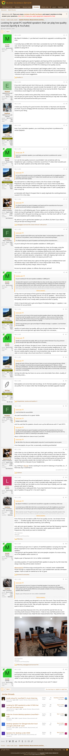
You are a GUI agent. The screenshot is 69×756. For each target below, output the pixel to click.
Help (64, 749)
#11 (66, 334)
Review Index (27, 7)
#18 (66, 543)
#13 (66, 381)
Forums (36, 7)
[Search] (66, 7)
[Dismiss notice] (66, 14)
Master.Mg (9, 700)
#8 (66, 229)
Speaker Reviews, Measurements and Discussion (22, 700)
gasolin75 (61, 724)
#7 (66, 199)
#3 (66, 103)
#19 (66, 579)
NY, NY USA (10, 402)
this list (26, 466)
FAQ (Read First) (7, 7)
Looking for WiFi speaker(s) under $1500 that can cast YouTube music (22, 706)
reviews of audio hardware (33, 14)
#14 (66, 406)
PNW (11, 145)
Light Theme (5, 749)
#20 (66, 669)
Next (7, 31)
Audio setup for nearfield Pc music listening (21, 698)
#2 (66, 82)
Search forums (12, 10)
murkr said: (19, 172)
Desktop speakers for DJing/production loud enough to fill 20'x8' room (21, 725)
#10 (66, 309)
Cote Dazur (61, 699)
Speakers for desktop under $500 (18, 733)
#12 (66, 357)
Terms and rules (48, 749)
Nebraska (10, 515)
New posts (4, 10)
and (23, 574)
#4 (66, 125)
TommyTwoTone (10, 709)
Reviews (17, 7)
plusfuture (9, 727)
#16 (66, 477)
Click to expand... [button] (40, 290)
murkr (4, 28)
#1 (66, 35)
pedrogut (8, 718)
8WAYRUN (43, 754)
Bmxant (8, 734)
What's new (45, 7)
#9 (66, 272)
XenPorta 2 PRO (27, 754)
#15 (66, 449)
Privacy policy (57, 749)
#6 (66, 169)
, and (27, 401)
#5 (66, 149)
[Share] (64, 35)
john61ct (61, 734)
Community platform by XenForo (25, 753)
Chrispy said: (19, 152)
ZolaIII (62, 715)
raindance (61, 706)
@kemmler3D (18, 567)
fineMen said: (19, 276)
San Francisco (9, 218)
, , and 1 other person (32, 224)
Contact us (40, 749)
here (22, 16)
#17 (66, 497)
